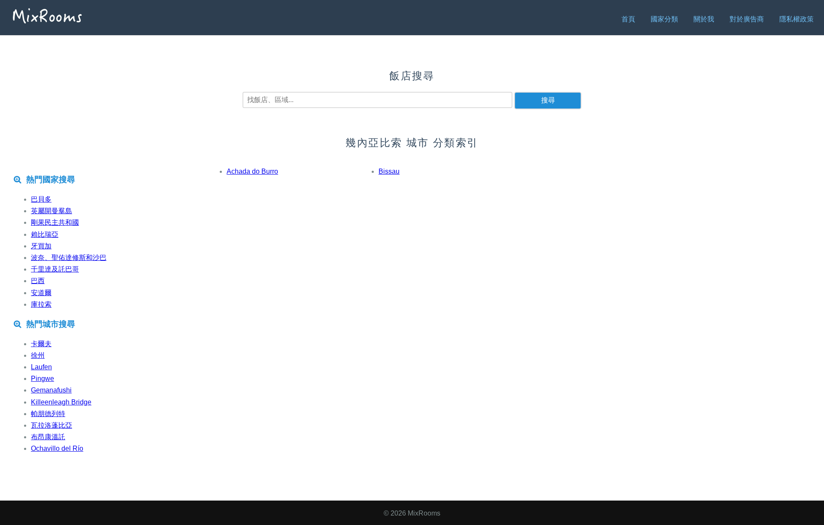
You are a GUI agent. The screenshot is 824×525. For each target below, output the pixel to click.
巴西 (38, 280)
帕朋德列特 (48, 413)
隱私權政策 (796, 19)
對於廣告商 (747, 19)
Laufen (41, 367)
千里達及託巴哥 (55, 269)
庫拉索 (41, 304)
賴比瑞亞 (44, 234)
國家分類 (664, 19)
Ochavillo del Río (57, 448)
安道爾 (41, 292)
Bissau (389, 171)
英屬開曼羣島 (51, 210)
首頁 (628, 19)
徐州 (38, 355)
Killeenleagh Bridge (61, 402)
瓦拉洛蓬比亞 (51, 425)
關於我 (704, 19)
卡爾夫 (41, 343)
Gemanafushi (51, 390)
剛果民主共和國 (55, 222)
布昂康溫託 (48, 437)
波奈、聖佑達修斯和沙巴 (68, 257)
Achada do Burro (252, 171)
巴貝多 (41, 199)
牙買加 (41, 246)
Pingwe (42, 378)
